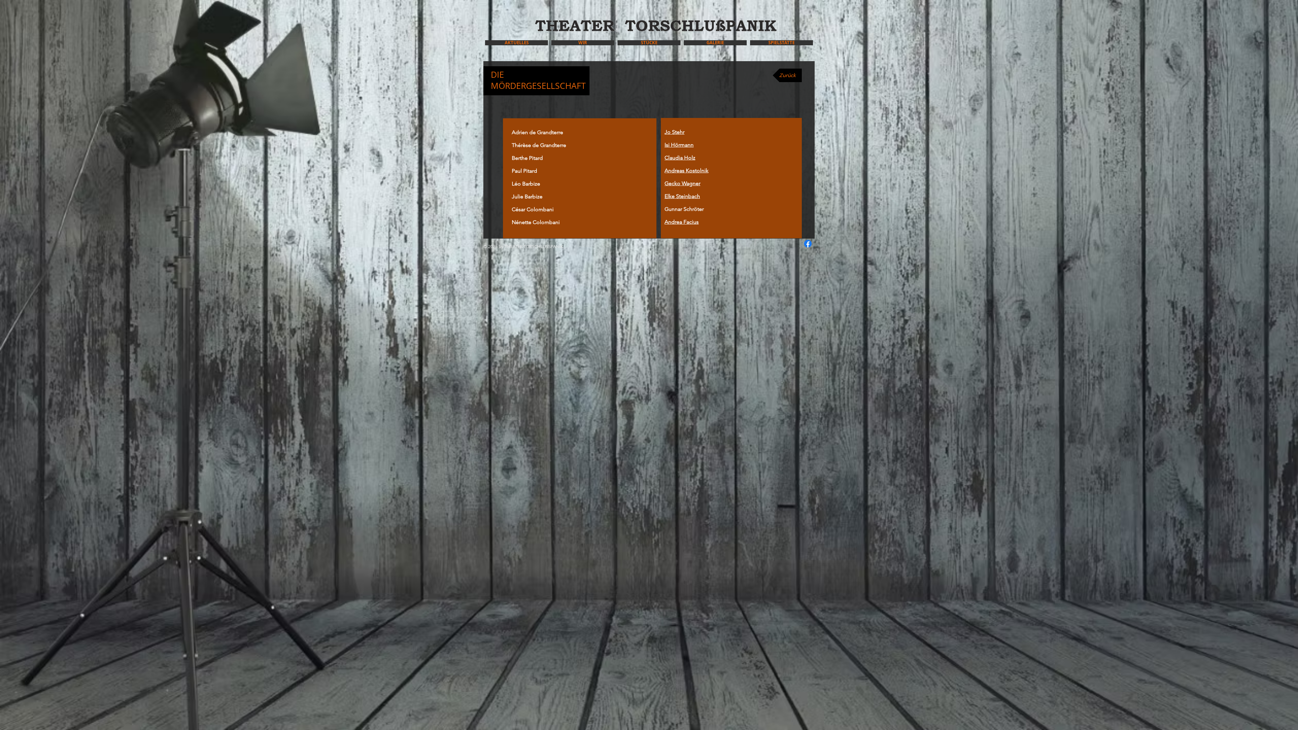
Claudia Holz (680, 157)
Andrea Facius (682, 222)
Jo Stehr (674, 132)
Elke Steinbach (682, 196)
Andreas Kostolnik (686, 170)
